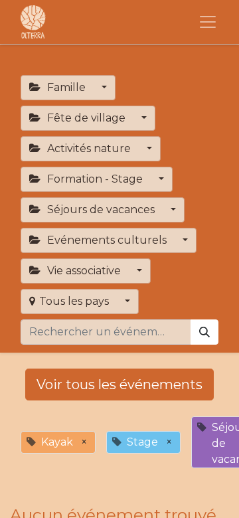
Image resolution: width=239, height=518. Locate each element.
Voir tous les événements (119, 384)
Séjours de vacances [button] (100, 209)
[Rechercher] (204, 332)
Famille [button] (66, 87)
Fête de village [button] (86, 118)
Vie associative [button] (83, 270)
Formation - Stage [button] (94, 179)
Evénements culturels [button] (106, 240)
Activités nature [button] (88, 148)
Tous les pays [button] (75, 301)
